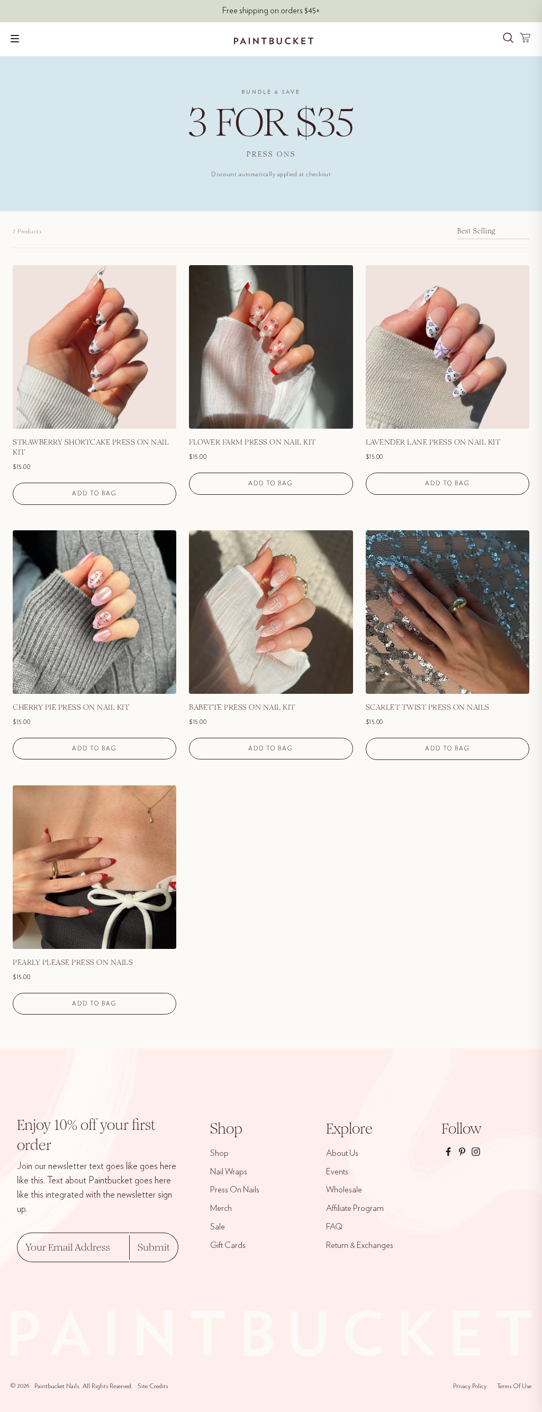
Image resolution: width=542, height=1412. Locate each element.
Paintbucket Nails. (57, 1386)
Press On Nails (234, 1189)
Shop (219, 1153)
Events (337, 1171)
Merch (221, 1208)
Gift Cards (228, 1245)
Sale (217, 1227)
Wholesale (344, 1189)
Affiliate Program (355, 1208)
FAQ (334, 1227)
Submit (154, 1247)
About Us (342, 1153)
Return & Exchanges (359, 1245)
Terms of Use (514, 1386)
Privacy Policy (469, 1386)
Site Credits (153, 1386)
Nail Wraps (228, 1171)
